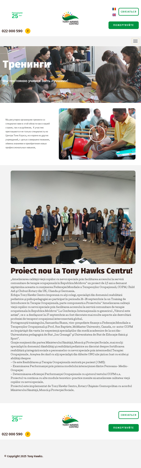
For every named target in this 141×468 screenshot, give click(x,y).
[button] (128, 12)
